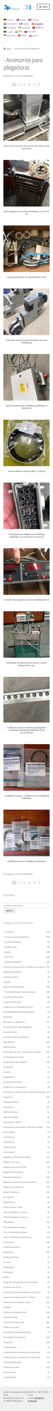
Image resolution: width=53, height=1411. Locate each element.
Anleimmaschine (10, 977)
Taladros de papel (11, 1327)
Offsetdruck (8, 1222)
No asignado (8, 1197)
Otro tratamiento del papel (15, 1232)
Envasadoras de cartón (13, 1057)
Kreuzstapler (9, 1132)
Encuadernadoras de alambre (16, 1037)
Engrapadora (9, 1042)
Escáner (6, 1072)
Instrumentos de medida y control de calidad (23, 1127)
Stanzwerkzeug (10, 1317)
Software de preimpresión (14, 1312)
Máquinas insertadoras (13, 1172)
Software (7, 1307)
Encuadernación (10, 1032)
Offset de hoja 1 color (12, 1207)
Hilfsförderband (10, 1112)
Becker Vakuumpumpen (13, 987)
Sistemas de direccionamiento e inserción (21, 1292)
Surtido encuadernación (13, 1322)
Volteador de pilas (11, 1367)
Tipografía (7, 1342)
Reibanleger (8, 1267)
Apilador (7, 982)
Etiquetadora (9, 1077)
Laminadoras (9, 1137)
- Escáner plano (10, 947)
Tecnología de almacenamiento (17, 1332)
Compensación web (12, 1002)
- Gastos (7, 952)
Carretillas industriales (13, 997)
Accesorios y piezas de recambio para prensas (24, 967)
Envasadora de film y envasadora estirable (22, 1052)
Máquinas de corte (11, 1162)
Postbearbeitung (10, 1257)
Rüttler (6, 1277)
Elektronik (7, 1017)
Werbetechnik (9, 1372)
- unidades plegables (12, 962)
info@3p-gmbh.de (36, 1399)
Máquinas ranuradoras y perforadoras (20, 1182)
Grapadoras (8, 1107)
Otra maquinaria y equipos (14, 1227)
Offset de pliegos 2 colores (15, 1212)
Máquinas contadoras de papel (16, 1157)
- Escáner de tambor (12, 942)
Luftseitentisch (9, 1147)
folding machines (10, 1102)
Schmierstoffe (9, 1377)
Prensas (7, 1262)
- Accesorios (8, 932)
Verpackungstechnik (12, 1362)
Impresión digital (10, 1117)
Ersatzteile (8, 1067)
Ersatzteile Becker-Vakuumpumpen (20, 992)
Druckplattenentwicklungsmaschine (19, 1012)
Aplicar (9, 910)
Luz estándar (9, 1152)
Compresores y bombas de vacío (18, 1007)
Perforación (8, 1242)
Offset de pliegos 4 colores (15, 1217)
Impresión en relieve (12, 1122)
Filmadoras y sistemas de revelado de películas (24, 1092)
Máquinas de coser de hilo (14, 1167)
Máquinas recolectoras (13, 1187)
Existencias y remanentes (14, 1087)
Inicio (9, 48)
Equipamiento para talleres (15, 1062)
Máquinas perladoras (12, 1177)
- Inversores (8, 957)
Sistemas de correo (12, 1287)
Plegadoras (8, 1252)
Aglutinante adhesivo (12, 972)
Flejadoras (8, 1097)
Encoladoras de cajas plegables (17, 1027)
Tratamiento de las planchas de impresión (21, 1352)
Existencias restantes (12, 1082)
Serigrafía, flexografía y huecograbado (20, 1282)
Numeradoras (9, 1202)
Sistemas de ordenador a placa (17, 1302)
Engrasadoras (9, 1047)
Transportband (9, 1347)
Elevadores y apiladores (14, 1022)
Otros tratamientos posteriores (17, 1237)
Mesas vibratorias (11, 1192)
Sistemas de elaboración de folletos (19, 1297)
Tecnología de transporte (14, 1337)
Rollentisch (8, 1272)
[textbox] (27, 905)
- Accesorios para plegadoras (16, 937)
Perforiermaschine (11, 1247)
